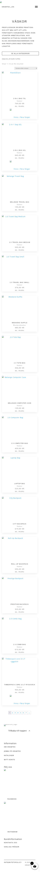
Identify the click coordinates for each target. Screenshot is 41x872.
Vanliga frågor (11, 847)
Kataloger (9, 755)
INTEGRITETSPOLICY (13, 862)
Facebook (12, 799)
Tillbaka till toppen (17, 730)
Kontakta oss (10, 843)
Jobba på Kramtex (12, 751)
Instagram (12, 832)
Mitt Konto (9, 760)
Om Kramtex (10, 747)
